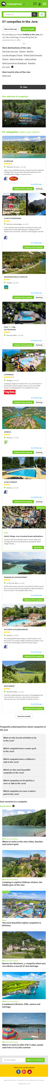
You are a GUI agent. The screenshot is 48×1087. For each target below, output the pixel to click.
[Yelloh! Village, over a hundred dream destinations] (24, 517)
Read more (38, 547)
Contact (41, 1080)
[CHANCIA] (24, 418)
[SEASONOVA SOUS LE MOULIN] (24, 263)
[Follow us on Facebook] (18, 1072)
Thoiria (5, 59)
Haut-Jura (6, 75)
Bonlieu (30, 51)
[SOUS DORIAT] (24, 672)
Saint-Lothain (30, 59)
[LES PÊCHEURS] (24, 313)
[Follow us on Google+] (24, 1072)
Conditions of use (23, 1080)
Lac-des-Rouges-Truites (12, 55)
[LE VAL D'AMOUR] (24, 468)
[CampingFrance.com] (24, 4)
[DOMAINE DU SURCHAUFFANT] (24, 563)
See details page (36, 184)
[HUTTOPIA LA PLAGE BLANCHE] (24, 615)
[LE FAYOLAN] (24, 147)
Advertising (34, 1080)
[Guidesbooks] (36, 3)
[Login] (40, 4)
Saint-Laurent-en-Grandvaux (14, 63)
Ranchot (31, 63)
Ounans (22, 51)
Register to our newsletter (35, 1060)
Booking (39, 189)
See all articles (5, 806)
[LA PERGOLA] (24, 360)
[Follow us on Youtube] (29, 1072)
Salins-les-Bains (16, 59)
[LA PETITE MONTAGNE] (24, 204)
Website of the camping (23, 189)
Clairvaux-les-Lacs (10, 51)
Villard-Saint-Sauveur (33, 55)
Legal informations (10, 1080)
